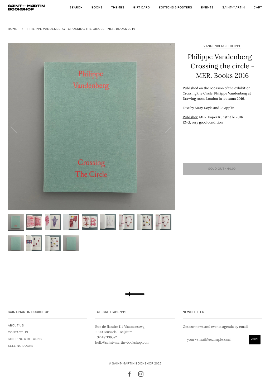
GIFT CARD (141, 7)
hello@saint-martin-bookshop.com (122, 342)
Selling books (20, 345)
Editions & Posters (175, 7)
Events (207, 7)
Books (97, 7)
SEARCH (76, 7)
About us (16, 325)
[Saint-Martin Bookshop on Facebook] (129, 375)
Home (12, 28)
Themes (117, 7)
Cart (258, 7)
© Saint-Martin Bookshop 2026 (135, 363)
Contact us (18, 332)
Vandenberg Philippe (222, 46)
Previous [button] (17, 126)
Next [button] (165, 126)
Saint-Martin (233, 7)
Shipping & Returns (25, 339)
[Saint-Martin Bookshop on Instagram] (141, 375)
